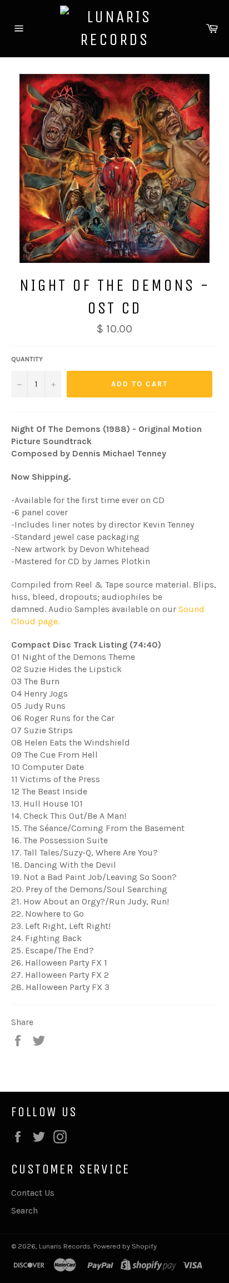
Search (24, 1210)
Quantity (27, 359)
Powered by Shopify (125, 1246)
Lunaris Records (65, 1246)
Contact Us (32, 1192)
